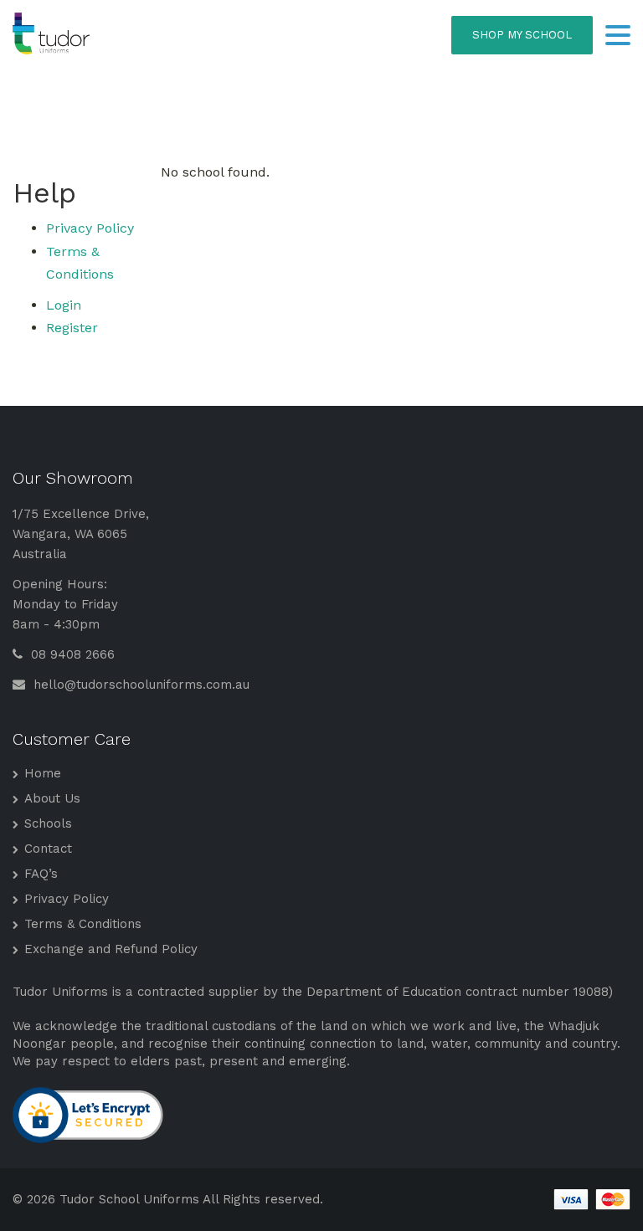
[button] (617, 36)
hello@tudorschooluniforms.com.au (139, 684)
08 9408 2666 (71, 654)
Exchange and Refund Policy (111, 949)
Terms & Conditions (82, 923)
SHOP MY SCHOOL (522, 34)
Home (42, 773)
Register (72, 328)
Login (63, 305)
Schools (48, 823)
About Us (52, 798)
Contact (48, 848)
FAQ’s (41, 873)
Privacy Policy (90, 228)
